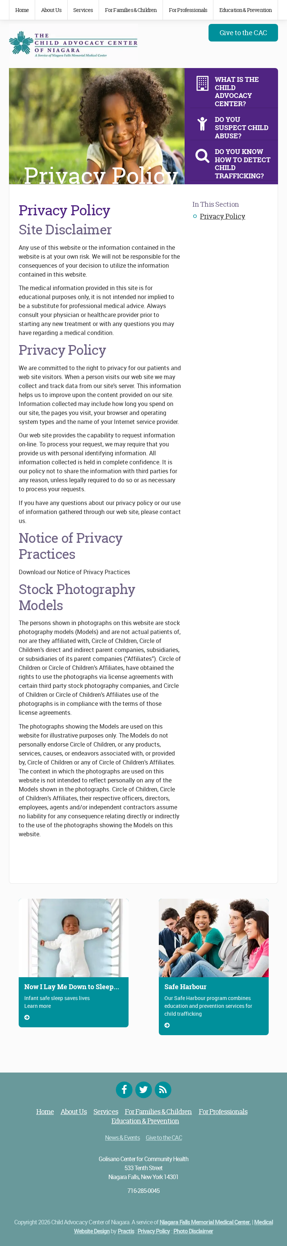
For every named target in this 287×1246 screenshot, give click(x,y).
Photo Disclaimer (193, 1231)
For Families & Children (131, 9)
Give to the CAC (243, 32)
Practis (126, 1231)
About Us (51, 9)
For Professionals (188, 9)
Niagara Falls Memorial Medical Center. (205, 1222)
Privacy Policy (222, 216)
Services (83, 9)
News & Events (122, 1137)
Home (22, 9)
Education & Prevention (245, 9)
